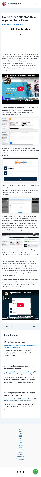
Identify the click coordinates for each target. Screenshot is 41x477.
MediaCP (20, 445)
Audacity (20, 450)
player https (16, 347)
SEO (20, 436)
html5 (16, 400)
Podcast (20, 454)
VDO (20, 443)
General (16, 398)
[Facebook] (17, 472)
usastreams (14, 3)
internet (20, 400)
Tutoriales (22, 345)
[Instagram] (23, 472)
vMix (20, 431)
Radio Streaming (18, 372)
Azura (20, 438)
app (15, 374)
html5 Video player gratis (14, 342)
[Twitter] (20, 472)
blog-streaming (8, 345)
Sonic (20, 434)
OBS (20, 429)
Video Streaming (29, 372)
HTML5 (16, 345)
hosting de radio (22, 374)
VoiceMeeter (20, 459)
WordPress (20, 457)
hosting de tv (9, 347)
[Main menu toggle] (37, 4)
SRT (20, 447)
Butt (20, 452)
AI (20, 440)
